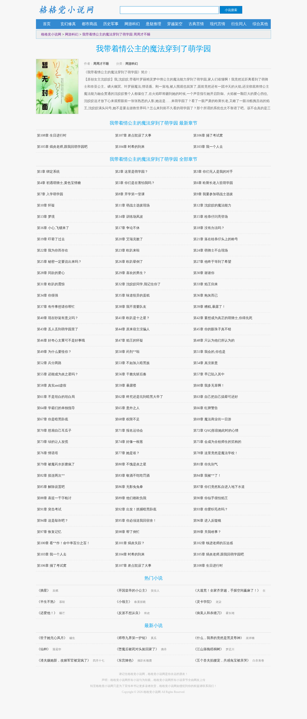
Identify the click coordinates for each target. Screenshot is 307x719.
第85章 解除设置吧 (51, 487)
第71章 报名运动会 (129, 430)
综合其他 (260, 24)
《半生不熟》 (47, 602)
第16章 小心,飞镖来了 (53, 228)
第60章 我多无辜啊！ (208, 385)
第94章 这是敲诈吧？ (52, 520)
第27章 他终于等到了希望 (212, 261)
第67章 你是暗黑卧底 (52, 419)
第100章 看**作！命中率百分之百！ (63, 543)
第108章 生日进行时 (51, 135)
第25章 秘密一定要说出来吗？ (59, 261)
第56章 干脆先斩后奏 (130, 374)
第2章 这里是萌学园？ (131, 171)
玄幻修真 (68, 24)
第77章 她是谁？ (127, 453)
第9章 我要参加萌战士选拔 (213, 194)
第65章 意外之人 (127, 408)
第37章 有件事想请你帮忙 (56, 306)
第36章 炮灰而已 (205, 295)
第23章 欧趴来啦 (127, 250)
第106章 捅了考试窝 (208, 135)
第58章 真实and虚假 (51, 385)
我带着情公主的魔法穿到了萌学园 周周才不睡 (116, 34)
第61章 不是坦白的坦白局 (56, 397)
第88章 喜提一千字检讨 (54, 498)
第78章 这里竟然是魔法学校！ (215, 453)
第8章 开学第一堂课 (130, 194)
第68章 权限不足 (127, 419)
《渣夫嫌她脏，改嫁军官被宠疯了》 (64, 660)
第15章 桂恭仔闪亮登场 (210, 216)
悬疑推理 (153, 24)
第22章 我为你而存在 (52, 250)
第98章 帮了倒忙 (127, 532)
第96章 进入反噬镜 (207, 520)
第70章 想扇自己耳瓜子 (54, 430)
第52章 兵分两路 (49, 363)
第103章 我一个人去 (208, 146)
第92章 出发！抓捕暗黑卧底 (135, 509)
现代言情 (217, 24)
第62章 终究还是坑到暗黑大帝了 (139, 397)
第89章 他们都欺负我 (130, 498)
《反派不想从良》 (128, 613)
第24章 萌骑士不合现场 (210, 250)
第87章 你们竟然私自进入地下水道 (219, 487)
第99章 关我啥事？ (207, 532)
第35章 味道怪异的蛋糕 (132, 295)
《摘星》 (43, 590)
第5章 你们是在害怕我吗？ (135, 183)
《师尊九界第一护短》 (132, 638)
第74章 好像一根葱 (129, 442)
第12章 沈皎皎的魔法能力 (212, 205)
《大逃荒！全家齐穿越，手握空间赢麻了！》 (226, 590)
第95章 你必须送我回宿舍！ (135, 520)
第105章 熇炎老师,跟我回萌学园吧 (62, 146)
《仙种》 (43, 649)
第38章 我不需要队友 (130, 306)
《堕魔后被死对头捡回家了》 (137, 649)
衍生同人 (239, 24)
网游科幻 (132, 24)
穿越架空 (175, 24)
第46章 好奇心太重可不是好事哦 (61, 340)
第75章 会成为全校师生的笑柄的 (217, 442)
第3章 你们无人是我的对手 (213, 171)
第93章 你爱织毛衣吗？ (210, 509)
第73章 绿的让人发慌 (52, 442)
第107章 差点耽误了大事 (133, 135)
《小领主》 (123, 602)
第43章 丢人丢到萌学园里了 (57, 329)
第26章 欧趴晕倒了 (129, 261)
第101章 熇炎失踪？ (130, 543)
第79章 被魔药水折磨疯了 (56, 464)
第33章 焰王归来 (205, 284)
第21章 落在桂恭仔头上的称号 (215, 239)
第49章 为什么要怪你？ (54, 352)
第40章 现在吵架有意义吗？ (57, 318)
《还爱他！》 (47, 613)
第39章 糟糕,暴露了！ (209, 306)
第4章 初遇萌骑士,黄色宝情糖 (59, 183)
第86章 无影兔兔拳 (129, 487)
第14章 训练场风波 (129, 216)
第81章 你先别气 (205, 464)
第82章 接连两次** (51, 475)
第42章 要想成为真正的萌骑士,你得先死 (222, 318)
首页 (47, 24)
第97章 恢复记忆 (49, 532)
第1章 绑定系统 (48, 171)
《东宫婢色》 (125, 660)
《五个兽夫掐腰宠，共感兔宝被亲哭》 (221, 660)
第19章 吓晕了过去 (51, 239)
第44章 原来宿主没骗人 (132, 329)
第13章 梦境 (46, 216)
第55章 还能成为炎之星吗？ (57, 374)
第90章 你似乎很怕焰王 (210, 498)
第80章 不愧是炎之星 (130, 464)
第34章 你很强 (47, 295)
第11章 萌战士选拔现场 (132, 205)
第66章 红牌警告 (205, 408)
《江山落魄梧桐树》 (208, 649)
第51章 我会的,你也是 (209, 352)
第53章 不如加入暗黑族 (132, 363)
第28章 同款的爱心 (51, 273)
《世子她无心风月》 (52, 638)
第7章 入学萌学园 (50, 194)
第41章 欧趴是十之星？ (132, 318)
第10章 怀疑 (46, 205)
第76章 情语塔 (47, 453)
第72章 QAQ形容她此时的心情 (215, 430)
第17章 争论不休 (127, 228)
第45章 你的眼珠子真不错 (212, 329)
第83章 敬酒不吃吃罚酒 (132, 475)
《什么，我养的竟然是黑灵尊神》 (218, 638)
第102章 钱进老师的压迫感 (213, 543)
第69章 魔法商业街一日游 (212, 419)
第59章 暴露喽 (125, 385)
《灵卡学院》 (203, 602)
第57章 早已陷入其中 (208, 374)
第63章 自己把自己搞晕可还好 (215, 397)
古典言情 (196, 24)
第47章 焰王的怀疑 (129, 340)
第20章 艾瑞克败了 (129, 239)
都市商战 (89, 24)
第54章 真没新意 (205, 363)
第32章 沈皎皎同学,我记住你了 (138, 284)
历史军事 (110, 24)
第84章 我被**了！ (207, 475)
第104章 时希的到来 (130, 146)
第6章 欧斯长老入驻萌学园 (213, 183)
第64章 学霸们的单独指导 (56, 408)
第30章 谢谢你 (203, 273)
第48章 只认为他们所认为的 (214, 340)
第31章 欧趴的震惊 (51, 284)
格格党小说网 (66, 9)
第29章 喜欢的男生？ (130, 273)
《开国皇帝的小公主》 (132, 590)
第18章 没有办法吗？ (208, 228)
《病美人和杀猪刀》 (208, 613)
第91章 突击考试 (49, 509)
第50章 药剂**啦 (127, 352)
